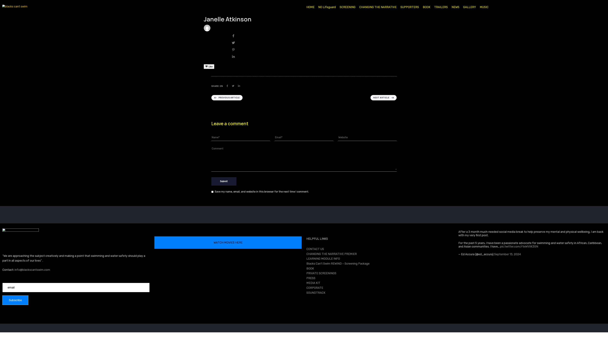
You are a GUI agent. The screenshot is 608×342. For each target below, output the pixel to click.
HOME (310, 7)
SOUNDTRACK (315, 292)
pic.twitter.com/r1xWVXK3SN (519, 246)
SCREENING (347, 7)
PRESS (310, 278)
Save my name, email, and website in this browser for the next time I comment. (262, 191)
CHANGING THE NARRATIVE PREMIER (331, 254)
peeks (217, 28)
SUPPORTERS (409, 7)
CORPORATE (314, 288)
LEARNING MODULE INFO (323, 258)
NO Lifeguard (327, 7)
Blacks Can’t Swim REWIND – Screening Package (338, 263)
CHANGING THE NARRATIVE (378, 7)
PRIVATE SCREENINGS (321, 273)
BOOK (426, 7)
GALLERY (469, 7)
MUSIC (484, 7)
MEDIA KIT (313, 283)
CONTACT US (315, 249)
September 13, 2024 (507, 254)
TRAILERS (441, 7)
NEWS (455, 7)
